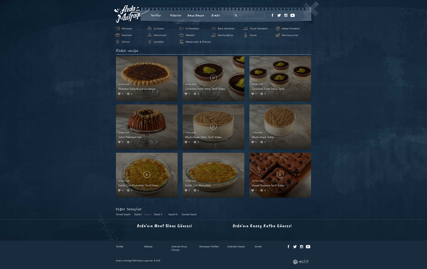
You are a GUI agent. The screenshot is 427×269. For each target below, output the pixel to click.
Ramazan (127, 28)
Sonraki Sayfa (189, 214)
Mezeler (190, 35)
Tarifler (156, 15)
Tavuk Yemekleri (259, 28)
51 (173, 214)
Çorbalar (159, 28)
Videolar (176, 15)
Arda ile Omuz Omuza (179, 248)
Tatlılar (126, 41)
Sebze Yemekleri (291, 28)
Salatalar (127, 35)
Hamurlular (160, 35)
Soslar (253, 35)
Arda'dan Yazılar (236, 246)
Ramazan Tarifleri (209, 246)
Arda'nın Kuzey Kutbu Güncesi (262, 226)
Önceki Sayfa (123, 214)
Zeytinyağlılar (226, 35)
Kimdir (216, 15)
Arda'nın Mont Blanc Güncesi (164, 226)
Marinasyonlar (290, 35)
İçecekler (159, 41)
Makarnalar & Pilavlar (198, 41)
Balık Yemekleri (226, 28)
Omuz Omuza (196, 15)
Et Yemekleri (192, 28)
